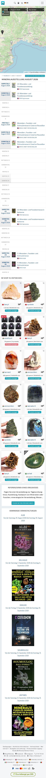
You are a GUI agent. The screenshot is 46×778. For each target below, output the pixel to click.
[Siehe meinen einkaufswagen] (22, 3)
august (19, 75)
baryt (6, 304)
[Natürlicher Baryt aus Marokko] (11, 461)
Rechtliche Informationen (21, 746)
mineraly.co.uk (22, 759)
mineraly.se (28, 765)
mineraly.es (22, 762)
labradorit (31, 406)
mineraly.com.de (36, 759)
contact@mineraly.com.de (17, 756)
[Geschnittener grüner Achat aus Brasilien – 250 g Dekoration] (34, 461)
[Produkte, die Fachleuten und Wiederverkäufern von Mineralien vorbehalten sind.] (20, 338)
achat (29, 473)
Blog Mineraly (9, 753)
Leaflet (26, 72)
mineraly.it (10, 762)
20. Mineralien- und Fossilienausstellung (24, 86)
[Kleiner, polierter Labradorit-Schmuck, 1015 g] (34, 393)
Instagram (29, 753)
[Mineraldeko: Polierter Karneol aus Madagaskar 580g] (11, 359)
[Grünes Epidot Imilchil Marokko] (11, 427)
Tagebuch (6, 75)
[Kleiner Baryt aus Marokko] (34, 325)
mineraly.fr (9, 759)
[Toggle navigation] (42, 3)
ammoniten (32, 372)
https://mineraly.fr (35, 756)
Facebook (20, 753)
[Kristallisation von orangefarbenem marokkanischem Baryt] (11, 292)
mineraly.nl (34, 762)
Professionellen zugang (34, 748)
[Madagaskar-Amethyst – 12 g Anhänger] (11, 325)
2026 (13, 75)
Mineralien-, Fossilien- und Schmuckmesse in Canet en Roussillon (31, 125)
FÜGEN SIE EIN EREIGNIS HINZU (23, 503)
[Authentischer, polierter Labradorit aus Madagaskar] (34, 427)
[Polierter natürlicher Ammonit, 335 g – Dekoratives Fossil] (34, 359)
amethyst (8, 338)
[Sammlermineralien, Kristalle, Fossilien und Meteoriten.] (2, 3)
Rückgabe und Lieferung (17, 748)
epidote (30, 304)
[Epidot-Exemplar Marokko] (34, 292)
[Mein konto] (18, 3)
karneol (7, 372)
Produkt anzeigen (11, 310)
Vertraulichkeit (34, 746)
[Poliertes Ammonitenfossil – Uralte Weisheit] (11, 393)
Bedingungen (7, 746)
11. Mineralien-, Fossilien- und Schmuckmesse (27, 255)
